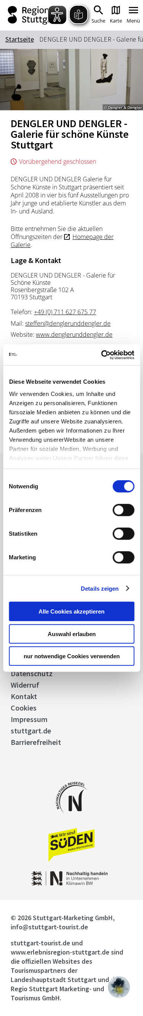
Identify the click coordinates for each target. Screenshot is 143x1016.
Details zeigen (100, 588)
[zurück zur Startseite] (31, 15)
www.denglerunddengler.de (74, 334)
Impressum (29, 719)
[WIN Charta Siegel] (72, 883)
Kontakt (24, 696)
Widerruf (25, 685)
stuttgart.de (31, 730)
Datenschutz (32, 673)
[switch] (123, 510)
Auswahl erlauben (72, 633)
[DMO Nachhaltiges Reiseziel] (71, 818)
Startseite (19, 39)
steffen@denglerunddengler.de (68, 323)
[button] (119, 987)
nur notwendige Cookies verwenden (72, 656)
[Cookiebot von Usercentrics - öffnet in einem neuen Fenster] (101, 355)
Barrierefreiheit (36, 742)
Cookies (24, 707)
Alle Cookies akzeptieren (71, 611)
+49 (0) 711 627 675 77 (65, 312)
